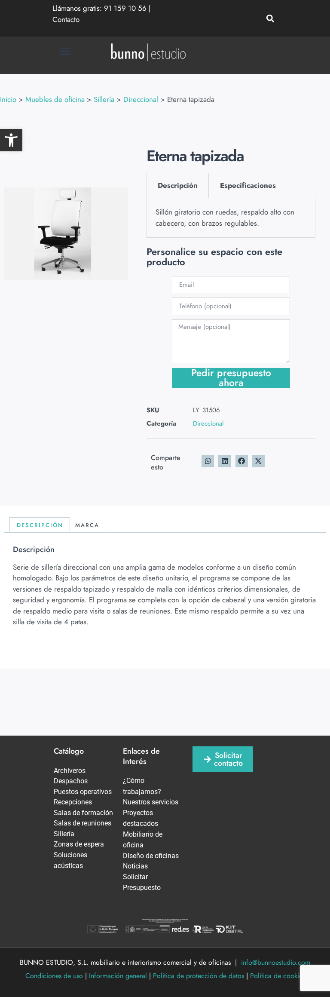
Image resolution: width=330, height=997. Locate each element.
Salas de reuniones (82, 823)
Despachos (71, 781)
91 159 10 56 (125, 8)
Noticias (135, 866)
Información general (118, 976)
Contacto (65, 19)
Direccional (208, 423)
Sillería (64, 834)
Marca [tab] (87, 525)
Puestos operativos (83, 792)
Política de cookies (277, 976)
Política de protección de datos (198, 976)
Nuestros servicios (150, 802)
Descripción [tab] (178, 185)
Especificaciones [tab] (248, 185)
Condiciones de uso (54, 976)
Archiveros (70, 771)
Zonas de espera (79, 844)
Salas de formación (83, 813)
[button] (11, 140)
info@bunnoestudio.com (275, 962)
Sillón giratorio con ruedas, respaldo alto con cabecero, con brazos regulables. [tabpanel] (225, 217)
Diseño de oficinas (151, 856)
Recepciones (73, 802)
